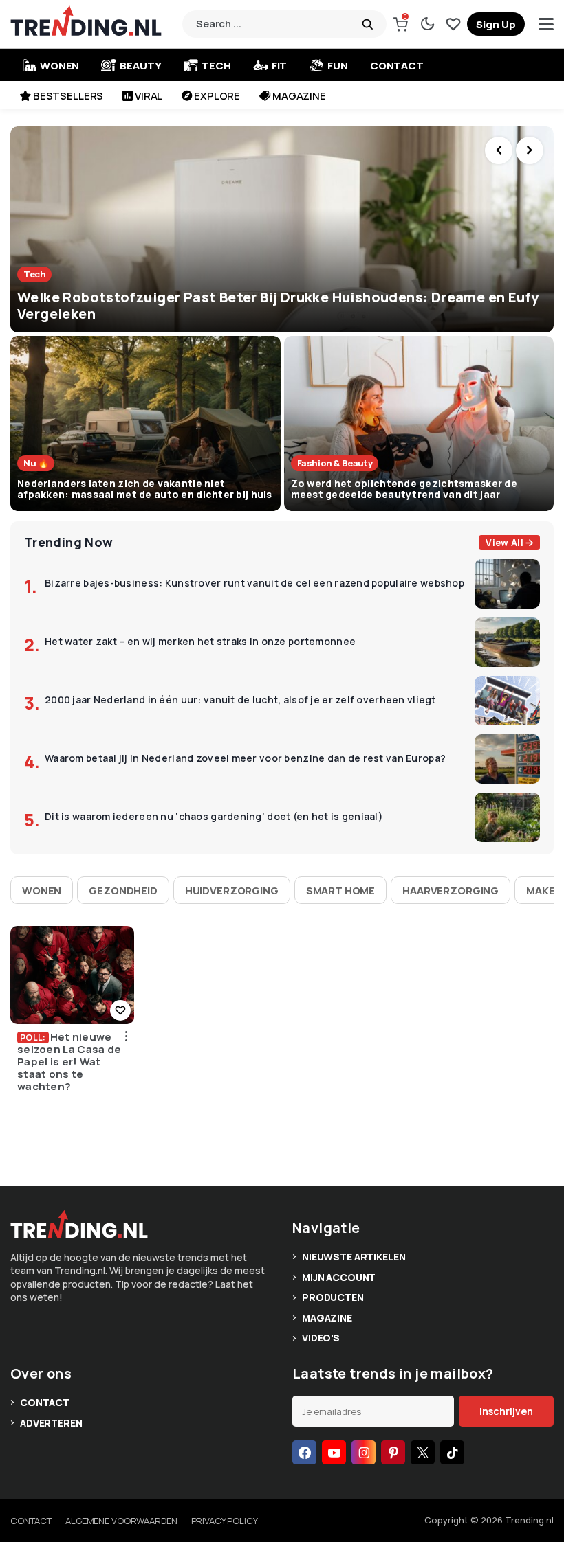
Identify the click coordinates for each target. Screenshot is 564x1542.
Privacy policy (224, 1521)
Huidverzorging (232, 890)
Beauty (140, 65)
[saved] (453, 24)
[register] (496, 24)
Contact (397, 65)
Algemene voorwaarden (121, 1521)
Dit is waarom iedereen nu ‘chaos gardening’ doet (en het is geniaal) (214, 817)
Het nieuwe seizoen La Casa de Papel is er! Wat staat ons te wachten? (69, 1062)
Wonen (41, 890)
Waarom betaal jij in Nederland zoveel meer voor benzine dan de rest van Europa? (245, 758)
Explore (217, 96)
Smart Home (341, 890)
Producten (333, 1297)
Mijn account (339, 1277)
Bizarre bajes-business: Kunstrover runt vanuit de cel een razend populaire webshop (254, 583)
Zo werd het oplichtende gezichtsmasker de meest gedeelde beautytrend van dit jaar (404, 489)
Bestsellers (68, 96)
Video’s (321, 1337)
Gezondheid (123, 890)
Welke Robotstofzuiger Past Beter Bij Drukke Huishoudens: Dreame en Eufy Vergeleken (278, 305)
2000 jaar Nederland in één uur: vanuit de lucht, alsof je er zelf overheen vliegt (240, 700)
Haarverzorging (450, 890)
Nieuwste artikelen (353, 1256)
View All (504, 542)
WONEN (59, 65)
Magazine (299, 96)
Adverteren (51, 1422)
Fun (337, 65)
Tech (216, 65)
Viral (148, 96)
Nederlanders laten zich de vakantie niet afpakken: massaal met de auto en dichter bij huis (144, 489)
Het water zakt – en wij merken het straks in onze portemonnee (200, 642)
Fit (280, 65)
